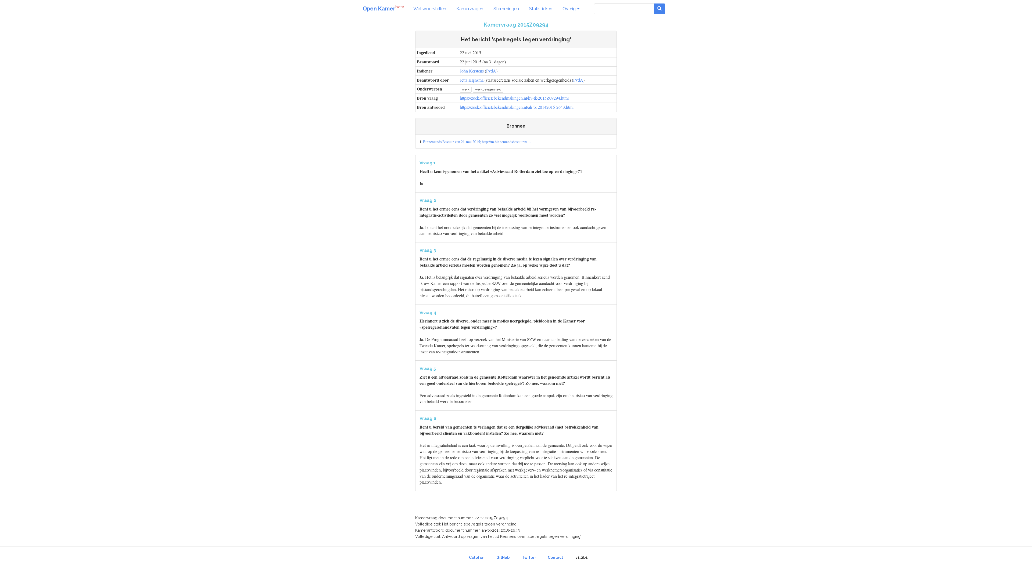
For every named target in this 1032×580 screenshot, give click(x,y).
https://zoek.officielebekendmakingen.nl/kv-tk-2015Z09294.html (514, 98)
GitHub (503, 557)
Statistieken (540, 8)
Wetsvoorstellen (429, 8)
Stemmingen (506, 8)
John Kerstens (472, 71)
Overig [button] (569, 8)
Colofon (477, 557)
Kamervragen (469, 8)
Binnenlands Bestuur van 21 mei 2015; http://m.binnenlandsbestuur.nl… (477, 141)
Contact (555, 557)
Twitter (529, 557)
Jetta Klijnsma (471, 80)
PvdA (491, 71)
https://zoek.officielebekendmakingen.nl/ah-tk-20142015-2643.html (517, 107)
